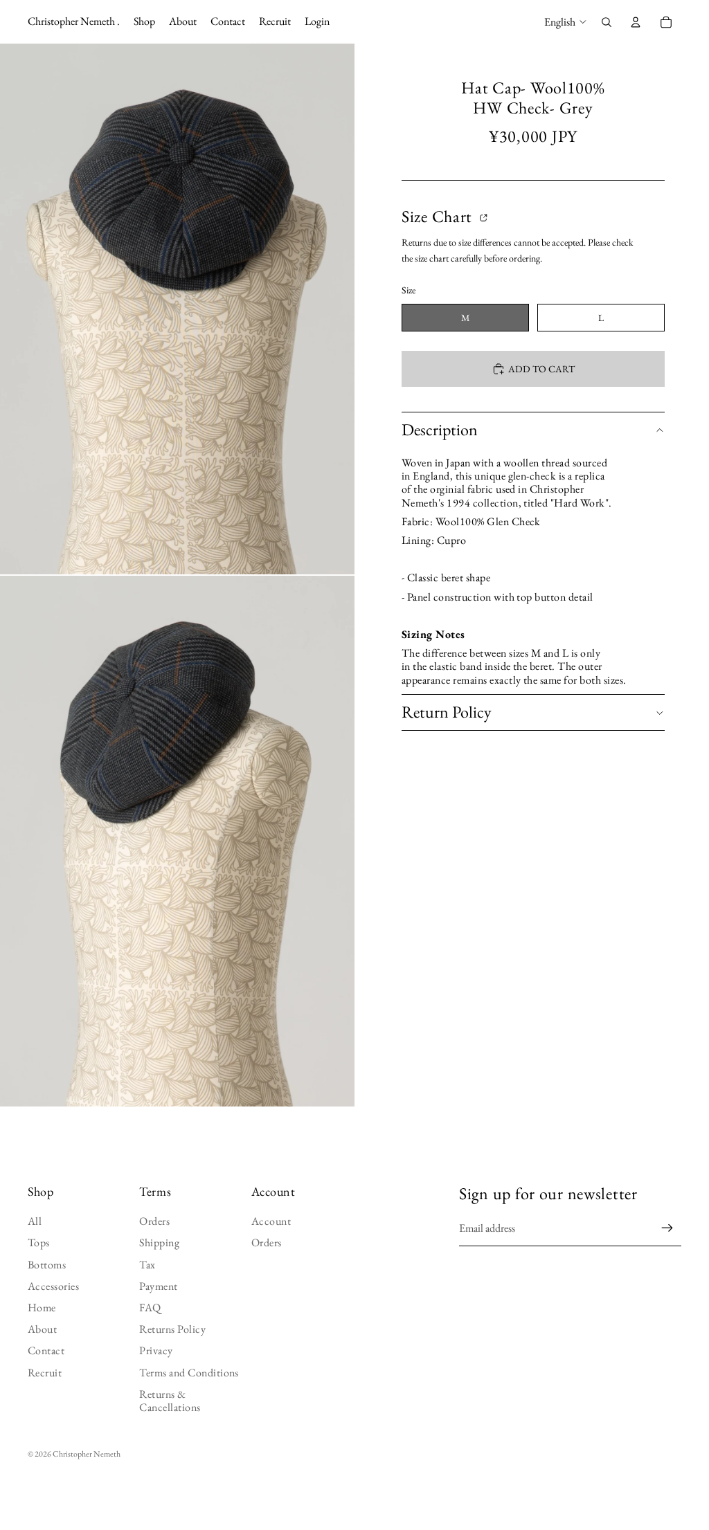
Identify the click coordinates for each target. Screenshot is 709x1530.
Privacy (155, 1350)
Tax (147, 1264)
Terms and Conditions (189, 1372)
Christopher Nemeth (86, 1453)
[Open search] (606, 22)
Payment (158, 1286)
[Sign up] (667, 1228)
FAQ (150, 1307)
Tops (39, 1242)
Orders (154, 1221)
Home (42, 1307)
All (35, 1221)
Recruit (45, 1372)
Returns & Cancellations (169, 1400)
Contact (46, 1350)
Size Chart (439, 217)
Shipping (159, 1242)
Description (440, 429)
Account (271, 1221)
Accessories (53, 1286)
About (42, 1329)
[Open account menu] (635, 22)
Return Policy (447, 711)
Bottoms (47, 1264)
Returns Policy (172, 1329)
